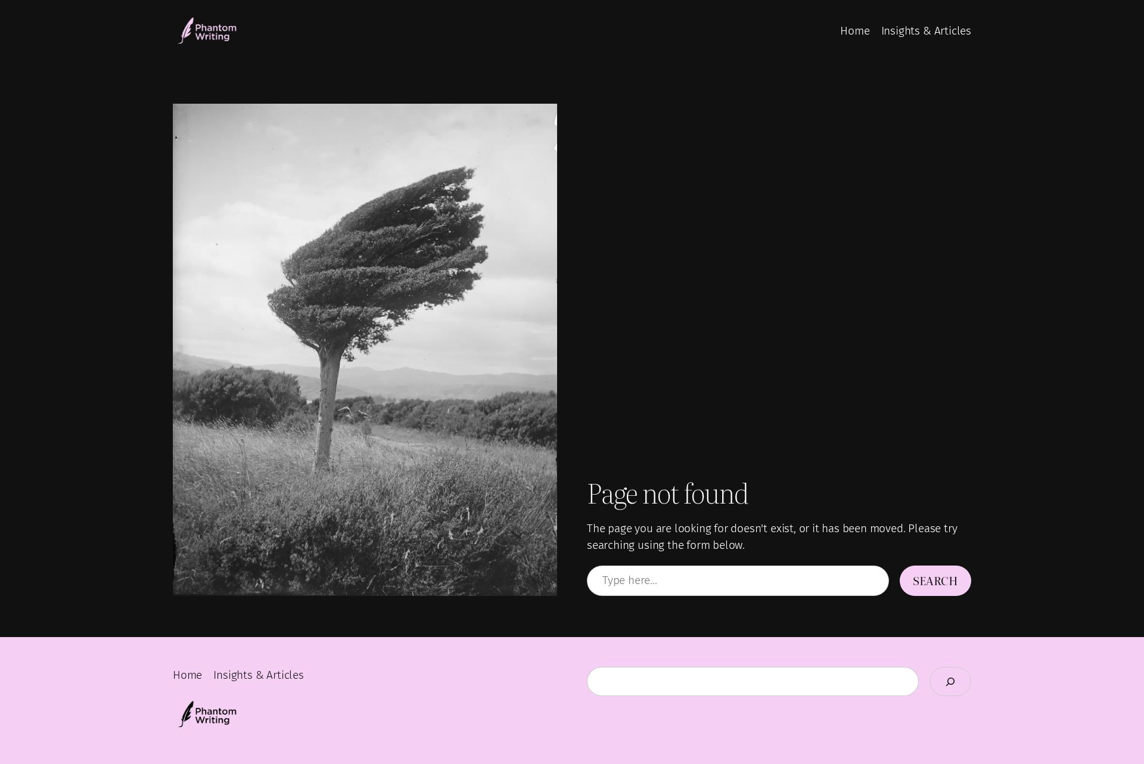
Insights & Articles (926, 31)
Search (935, 580)
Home (854, 31)
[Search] (950, 681)
